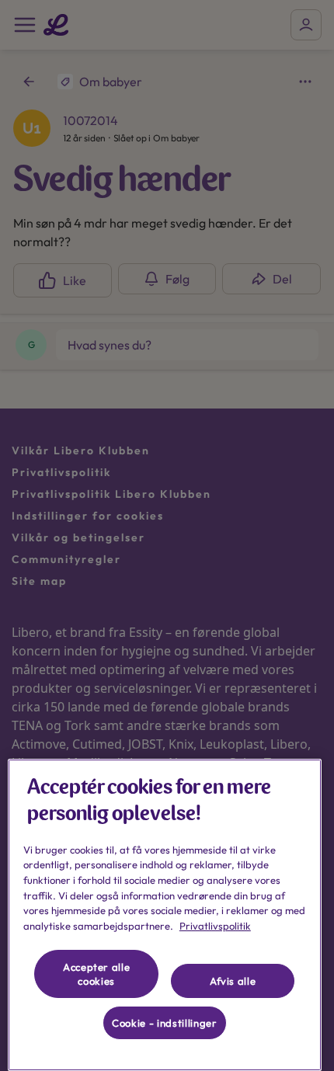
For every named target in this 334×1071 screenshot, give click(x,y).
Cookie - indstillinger (164, 1023)
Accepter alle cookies (96, 974)
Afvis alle (233, 981)
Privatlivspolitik (215, 926)
